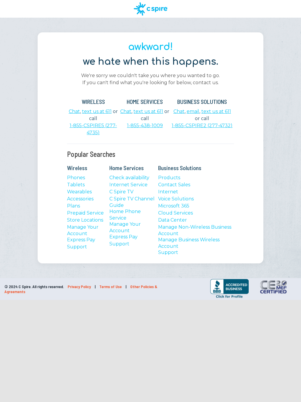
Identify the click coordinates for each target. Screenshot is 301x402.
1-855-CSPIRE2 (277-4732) (202, 125)
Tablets (76, 184)
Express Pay (81, 239)
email (193, 111)
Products (169, 177)
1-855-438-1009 (145, 125)
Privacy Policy (80, 286)
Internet (168, 192)
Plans (73, 206)
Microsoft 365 (173, 206)
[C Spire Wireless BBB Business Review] (229, 297)
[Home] (150, 9)
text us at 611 (97, 111)
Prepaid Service (85, 213)
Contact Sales (174, 184)
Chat (74, 111)
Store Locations (85, 220)
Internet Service (128, 184)
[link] (193, 287)
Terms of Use (111, 286)
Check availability (129, 177)
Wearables (79, 192)
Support (77, 247)
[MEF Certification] (273, 287)
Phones (76, 177)
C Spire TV (121, 192)
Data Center (172, 220)
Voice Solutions (176, 199)
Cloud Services (175, 213)
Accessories (80, 199)
